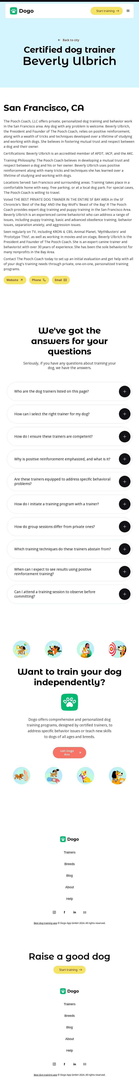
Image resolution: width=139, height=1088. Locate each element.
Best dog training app (45, 923)
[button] (128, 10)
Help (69, 899)
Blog (69, 875)
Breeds (69, 864)
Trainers (69, 852)
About (69, 887)
